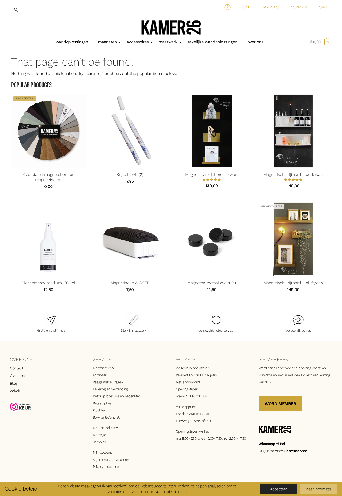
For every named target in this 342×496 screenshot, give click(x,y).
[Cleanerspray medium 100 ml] (48, 239)
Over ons (17, 375)
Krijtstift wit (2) (130, 174)
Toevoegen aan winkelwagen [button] (130, 192)
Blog (13, 383)
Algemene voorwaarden (111, 459)
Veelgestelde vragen (108, 382)
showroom (190, 382)
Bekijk (48, 197)
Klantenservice (104, 368)
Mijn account (102, 452)
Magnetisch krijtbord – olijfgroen (293, 282)
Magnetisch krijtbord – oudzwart (293, 174)
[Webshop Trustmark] (46, 407)
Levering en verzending (110, 389)
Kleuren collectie (105, 428)
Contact (246, 8)
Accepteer (278, 489)
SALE (324, 7)
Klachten (99, 410)
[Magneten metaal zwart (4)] (211, 239)
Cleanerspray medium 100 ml (48, 282)
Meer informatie (318, 489)
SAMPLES (270, 7)
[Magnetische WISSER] (130, 239)
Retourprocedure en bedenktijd (116, 396)
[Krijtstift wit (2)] (130, 131)
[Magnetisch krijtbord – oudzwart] (293, 131)
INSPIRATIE (299, 7)
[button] (320, 42)
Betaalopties (102, 403)
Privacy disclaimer (106, 467)
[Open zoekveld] (16, 9)
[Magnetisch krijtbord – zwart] (211, 131)
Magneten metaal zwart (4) (211, 282)
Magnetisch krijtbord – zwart (211, 174)
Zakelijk (16, 391)
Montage (99, 435)
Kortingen (100, 375)
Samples (99, 442)
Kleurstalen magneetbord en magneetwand (48, 177)
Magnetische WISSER (130, 282)
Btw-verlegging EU (107, 417)
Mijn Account (228, 8)
